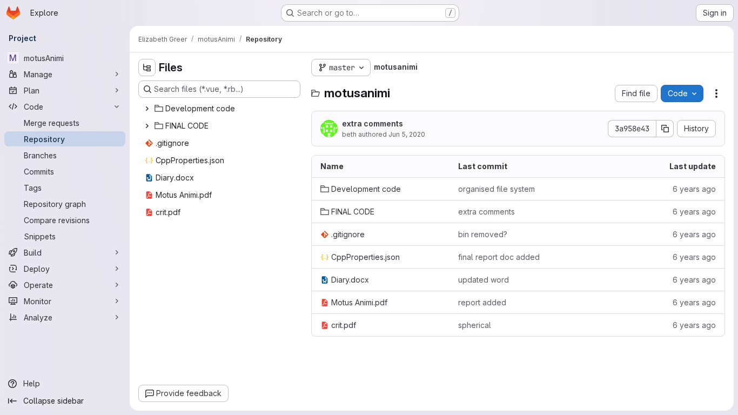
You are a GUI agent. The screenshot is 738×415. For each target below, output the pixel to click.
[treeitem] (220, 108)
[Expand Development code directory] (146, 108)
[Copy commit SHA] (665, 128)
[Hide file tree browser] (147, 67)
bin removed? (482, 234)
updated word (483, 279)
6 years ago (694, 188)
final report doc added (499, 257)
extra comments (372, 123)
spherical (474, 325)
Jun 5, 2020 (406, 134)
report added (482, 302)
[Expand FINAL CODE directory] (146, 125)
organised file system (496, 188)
